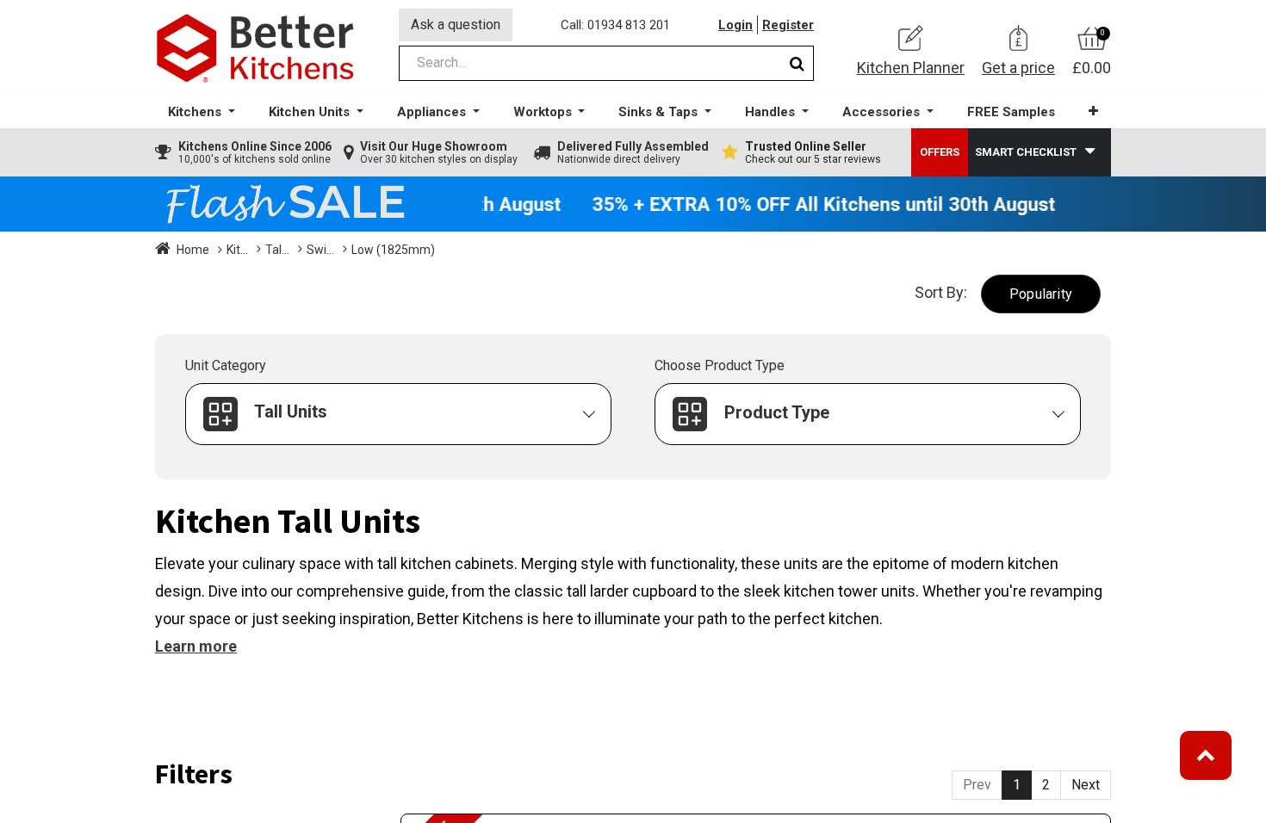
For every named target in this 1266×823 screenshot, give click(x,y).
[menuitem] (1011, 112)
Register (788, 25)
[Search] (797, 63)
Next (1085, 785)
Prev (977, 785)
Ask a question (455, 24)
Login (735, 25)
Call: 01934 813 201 (615, 25)
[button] (1093, 111)
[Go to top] (1206, 755)
